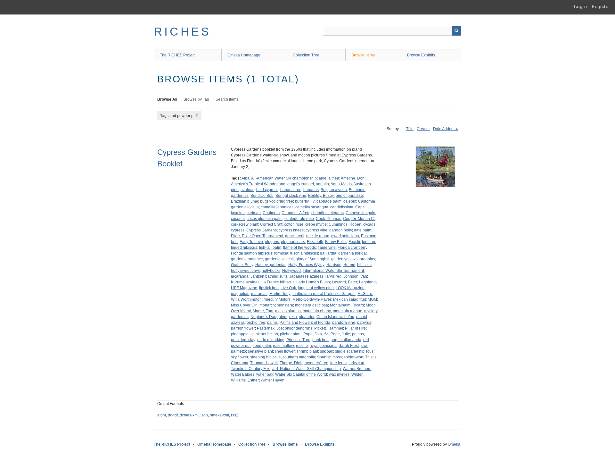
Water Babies (242, 374)
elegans (272, 241)
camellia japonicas (277, 207)
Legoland (367, 282)
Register (601, 6)
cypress (237, 230)
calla (254, 207)
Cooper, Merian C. (359, 218)
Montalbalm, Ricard (347, 305)
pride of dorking (270, 340)
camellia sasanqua (311, 207)
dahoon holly (340, 230)
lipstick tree (269, 288)
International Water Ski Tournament (333, 270)
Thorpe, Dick (291, 363)
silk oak (326, 351)
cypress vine (316, 230)
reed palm (262, 345)
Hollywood (291, 270)
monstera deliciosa (311, 305)
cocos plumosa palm (265, 218)
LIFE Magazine (244, 288)
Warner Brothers (357, 368)
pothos (358, 334)
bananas (311, 190)
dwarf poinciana (345, 236)
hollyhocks (271, 270)
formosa (281, 253)
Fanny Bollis (336, 241)
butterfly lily (305, 201)
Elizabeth (315, 241)
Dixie (235, 236)
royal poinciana (323, 345)
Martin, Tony (280, 293)
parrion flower (243, 328)
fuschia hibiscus (304, 253)
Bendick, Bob (262, 195)
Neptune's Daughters (268, 317)
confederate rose (299, 218)
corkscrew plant (244, 224)
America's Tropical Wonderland (258, 184)
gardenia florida (352, 253)
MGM (372, 299)
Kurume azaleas (245, 282)
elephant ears (293, 241)
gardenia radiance (247, 259)
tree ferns (338, 363)
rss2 (234, 415)
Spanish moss (329, 357)
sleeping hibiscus (265, 357)
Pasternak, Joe (270, 328)
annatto (322, 184)
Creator (423, 129)
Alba (246, 178)
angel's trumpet (300, 184)
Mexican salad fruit (349, 299)
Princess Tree (298, 340)
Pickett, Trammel (328, 328)
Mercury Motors (277, 299)
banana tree (290, 190)
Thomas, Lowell (264, 363)
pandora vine (343, 322)
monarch (267, 305)
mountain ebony (317, 311)
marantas (259, 293)
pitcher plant (290, 334)
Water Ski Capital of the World (301, 374)
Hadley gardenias (270, 265)
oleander (307, 317)
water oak (264, 374)
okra (293, 317)
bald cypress (267, 190)
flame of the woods (299, 247)
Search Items (227, 99)
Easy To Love (251, 241)
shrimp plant (307, 351)
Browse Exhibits (421, 55)
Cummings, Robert (345, 224)
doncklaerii (294, 236)
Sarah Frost (349, 345)
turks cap (356, 363)
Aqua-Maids (341, 184)
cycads (369, 224)
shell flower (285, 351)
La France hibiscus (277, 282)
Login (580, 6)
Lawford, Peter (344, 282)
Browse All (167, 99)
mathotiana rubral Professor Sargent (324, 293)
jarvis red (333, 276)
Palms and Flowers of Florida (305, 322)
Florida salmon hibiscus (251, 253)
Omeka (454, 444)
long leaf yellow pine (316, 288)
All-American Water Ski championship (284, 178)
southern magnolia (299, 357)
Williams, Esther (245, 380)
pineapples (240, 334)
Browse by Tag (196, 99)
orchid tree (256, 322)
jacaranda (240, 276)
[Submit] (456, 31)
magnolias (240, 293)
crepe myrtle (316, 224)
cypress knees (291, 230)
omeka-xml (219, 415)
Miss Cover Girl (244, 305)
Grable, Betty (242, 265)
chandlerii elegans (327, 213)
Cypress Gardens (261, 230)
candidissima (341, 207)
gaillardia (328, 253)
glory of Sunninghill (312, 259)
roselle (302, 345)
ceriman (254, 213)
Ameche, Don (353, 178)
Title (410, 129)
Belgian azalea (334, 190)
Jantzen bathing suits (268, 276)
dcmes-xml (189, 415)
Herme (349, 265)
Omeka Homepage (243, 55)
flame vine (327, 247)
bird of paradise (349, 195)
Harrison (333, 265)
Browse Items (363, 55)
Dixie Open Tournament (262, 236)
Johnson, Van (355, 276)
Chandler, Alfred (295, 213)
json (204, 415)
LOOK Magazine (350, 288)
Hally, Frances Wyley (306, 265)
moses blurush (288, 311)
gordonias (366, 259)
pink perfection (265, 334)
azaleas (247, 190)
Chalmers (271, 213)
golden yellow (343, 259)
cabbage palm (328, 201)
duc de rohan (317, 236)
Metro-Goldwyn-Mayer (311, 299)
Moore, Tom (263, 311)
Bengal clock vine (290, 195)
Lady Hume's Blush (313, 282)
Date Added (444, 129)
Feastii (354, 241)
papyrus (364, 322)
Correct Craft (271, 224)
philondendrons (298, 328)
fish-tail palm (270, 247)
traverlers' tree (316, 363)
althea (333, 178)
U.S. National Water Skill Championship (306, 368)
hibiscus (364, 265)
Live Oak (288, 288)
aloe (322, 178)
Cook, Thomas (328, 218)
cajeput (349, 201)
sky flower (239, 357)
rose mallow (283, 345)
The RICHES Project (177, 55)
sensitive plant (260, 351)
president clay (243, 340)
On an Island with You (335, 317)
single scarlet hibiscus (354, 351)
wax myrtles (339, 374)
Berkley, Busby (321, 195)
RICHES (182, 31)
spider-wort (353, 357)
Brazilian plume (244, 201)
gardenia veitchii (279, 259)
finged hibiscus (244, 247)
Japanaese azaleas (306, 276)
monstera (285, 305)
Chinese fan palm (361, 213)
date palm (362, 230)
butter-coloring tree (276, 201)
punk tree (320, 340)
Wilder (357, 374)
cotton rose (293, 224)
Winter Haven (272, 380)
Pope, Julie (340, 334)
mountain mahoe (347, 311)
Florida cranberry (352, 247)
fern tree (369, 241)
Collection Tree (306, 55)
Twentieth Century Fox (250, 368)
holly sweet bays (245, 270)
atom (161, 415)
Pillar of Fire (355, 328)
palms (272, 322)
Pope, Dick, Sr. (316, 334)
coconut (238, 218)
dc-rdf (173, 415)
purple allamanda (346, 340)
